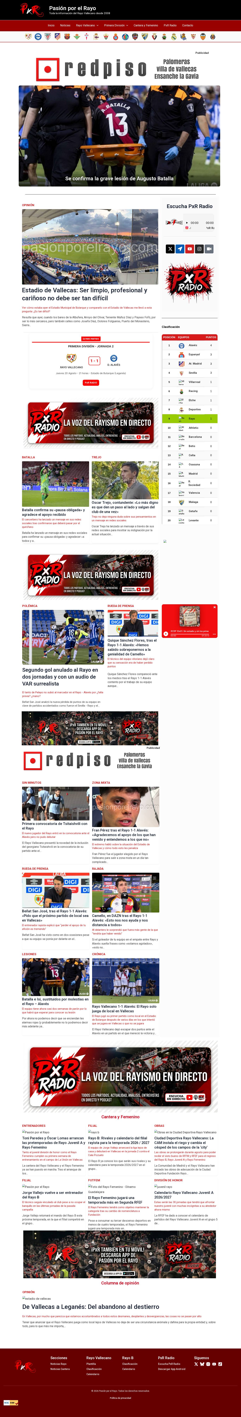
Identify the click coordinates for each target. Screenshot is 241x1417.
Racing (193, 391)
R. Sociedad (194, 483)
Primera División (114, 25)
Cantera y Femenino (146, 25)
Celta (192, 455)
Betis (192, 446)
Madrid (193, 473)
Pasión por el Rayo (72, 8)
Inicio (51, 25)
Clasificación (94, 1369)
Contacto (187, 25)
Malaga (193, 502)
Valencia (194, 492)
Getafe (193, 511)
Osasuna (194, 464)
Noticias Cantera (60, 1369)
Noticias (65, 25)
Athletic (193, 427)
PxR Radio (170, 25)
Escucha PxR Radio (169, 1363)
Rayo (192, 418)
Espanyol (194, 354)
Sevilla (193, 372)
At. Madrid (195, 363)
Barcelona (195, 436)
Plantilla (91, 1363)
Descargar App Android (171, 1369)
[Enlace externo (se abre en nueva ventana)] (120, 69)
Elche (192, 400)
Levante (194, 520)
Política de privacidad (120, 1398)
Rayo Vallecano (85, 25)
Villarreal (194, 382)
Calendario (92, 1374)
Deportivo (195, 409)
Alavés (193, 345)
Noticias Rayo (58, 1363)
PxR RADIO (91, 382)
